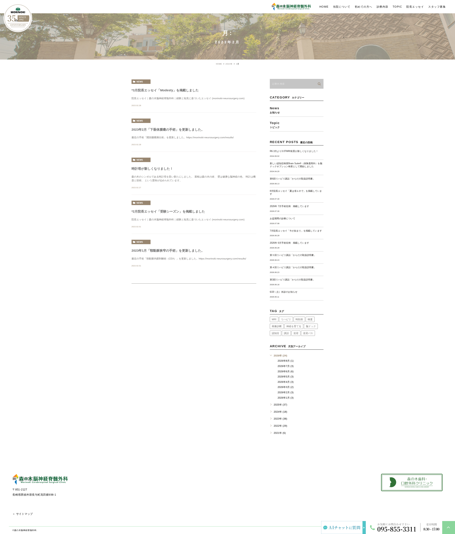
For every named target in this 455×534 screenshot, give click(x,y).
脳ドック (311, 326)
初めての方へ (363, 6)
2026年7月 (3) (286, 366)
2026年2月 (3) (286, 392)
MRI (274, 319)
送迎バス (308, 333)
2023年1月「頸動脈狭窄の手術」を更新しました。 (168, 250)
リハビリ (286, 319)
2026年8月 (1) (286, 360)
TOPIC (397, 6)
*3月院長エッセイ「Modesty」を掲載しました (165, 90)
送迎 (295, 333)
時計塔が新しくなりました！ (152, 168)
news (139, 81)
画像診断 (277, 326)
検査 (310, 319)
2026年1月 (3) (286, 397)
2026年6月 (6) (286, 371)
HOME (324, 6)
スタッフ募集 (437, 6)
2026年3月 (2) (286, 387)
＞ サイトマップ (22, 513)
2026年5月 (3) (286, 376)
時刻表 (299, 319)
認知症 (275, 333)
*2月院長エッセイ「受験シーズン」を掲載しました (168, 211)
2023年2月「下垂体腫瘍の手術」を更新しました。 (168, 129)
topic (275, 124)
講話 (286, 333)
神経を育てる (293, 326)
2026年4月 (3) (286, 381)
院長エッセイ (415, 6)
